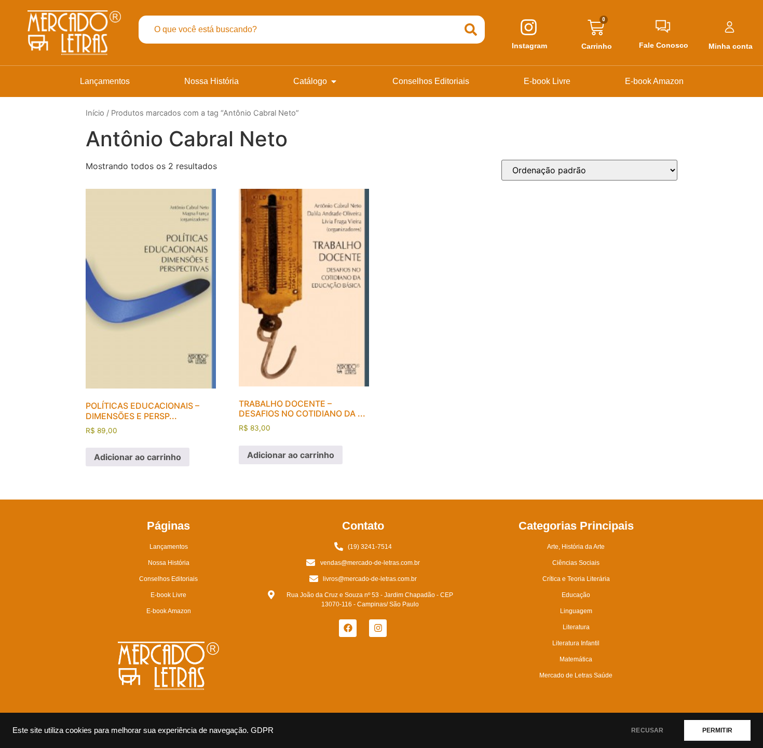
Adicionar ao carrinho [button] (137, 457)
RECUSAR (647, 730)
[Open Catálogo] (334, 81)
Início (95, 113)
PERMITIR (717, 730)
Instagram (529, 45)
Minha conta (731, 46)
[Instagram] (378, 628)
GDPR (262, 730)
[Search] (471, 30)
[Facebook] (348, 628)
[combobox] (298, 30)
